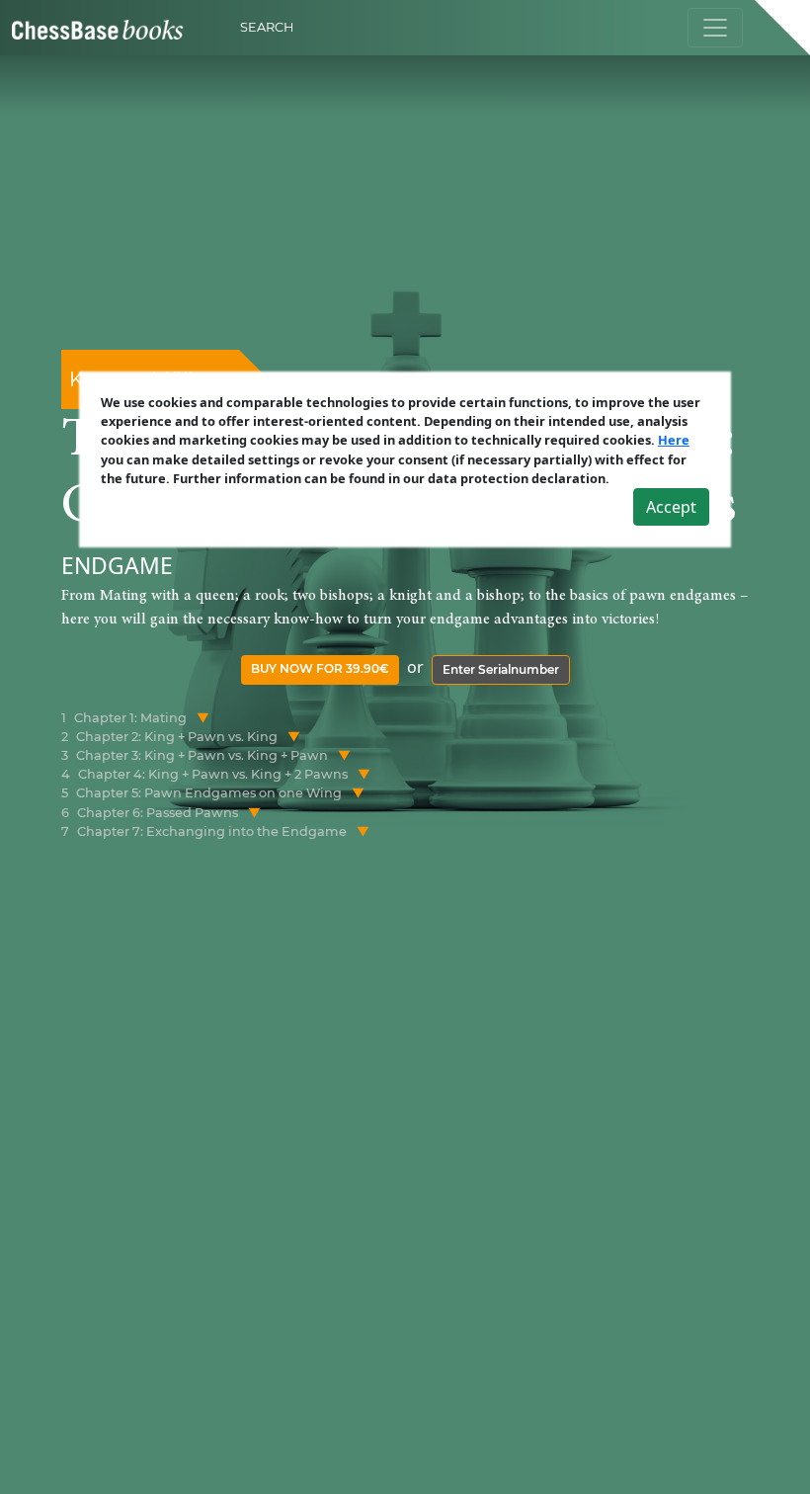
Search (266, 27)
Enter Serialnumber (501, 669)
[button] (203, 717)
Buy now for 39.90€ (320, 668)
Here (673, 440)
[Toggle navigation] (715, 27)
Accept (671, 507)
